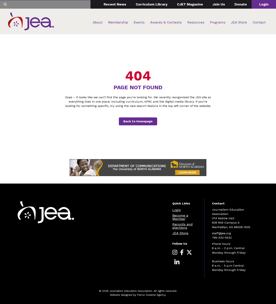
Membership (118, 22)
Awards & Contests (166, 22)
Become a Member (180, 217)
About (98, 22)
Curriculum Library (151, 4)
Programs (217, 22)
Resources (195, 22)
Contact (259, 22)
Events (139, 22)
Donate (241, 4)
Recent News (115, 4)
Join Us (219, 4)
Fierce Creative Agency (151, 294)
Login (263, 4)
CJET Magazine (190, 4)
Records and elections (182, 226)
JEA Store (239, 22)
